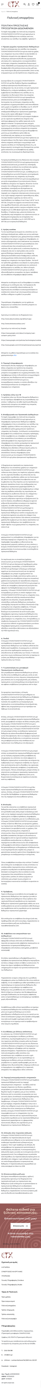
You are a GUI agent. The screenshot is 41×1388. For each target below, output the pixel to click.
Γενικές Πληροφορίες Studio (11, 1285)
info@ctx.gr (8, 1355)
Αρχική (3, 11)
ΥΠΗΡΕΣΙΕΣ (5, 1276)
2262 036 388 (8, 1350)
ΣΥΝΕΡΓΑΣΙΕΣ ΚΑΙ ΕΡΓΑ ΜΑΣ (11, 1271)
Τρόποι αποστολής (8, 1314)
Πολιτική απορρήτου (8, 1306)
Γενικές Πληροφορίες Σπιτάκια (12, 1280)
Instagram (13, 1366)
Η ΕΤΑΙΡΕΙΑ (5, 1267)
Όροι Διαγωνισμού (8, 1301)
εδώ (15, 355)
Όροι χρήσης (6, 1297)
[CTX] (13, 4)
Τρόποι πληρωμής (7, 1310)
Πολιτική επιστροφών (9, 1319)
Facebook (5, 1366)
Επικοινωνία (18, 1226)
